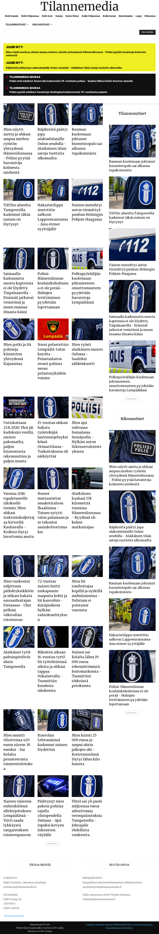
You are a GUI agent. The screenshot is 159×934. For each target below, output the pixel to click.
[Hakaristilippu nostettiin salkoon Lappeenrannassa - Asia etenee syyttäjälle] (53, 190)
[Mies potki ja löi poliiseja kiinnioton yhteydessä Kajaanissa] (18, 329)
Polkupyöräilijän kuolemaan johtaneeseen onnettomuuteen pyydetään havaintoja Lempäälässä (86, 288)
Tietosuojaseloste (13, 915)
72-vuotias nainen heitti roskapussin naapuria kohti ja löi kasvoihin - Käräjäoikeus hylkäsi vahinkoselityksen (52, 600)
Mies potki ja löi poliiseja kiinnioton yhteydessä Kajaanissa (17, 354)
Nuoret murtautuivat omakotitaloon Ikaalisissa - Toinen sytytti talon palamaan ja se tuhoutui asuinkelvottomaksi (53, 512)
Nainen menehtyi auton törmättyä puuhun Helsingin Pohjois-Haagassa (132, 269)
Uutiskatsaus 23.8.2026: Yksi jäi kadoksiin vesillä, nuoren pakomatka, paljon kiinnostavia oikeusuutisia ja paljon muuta (18, 442)
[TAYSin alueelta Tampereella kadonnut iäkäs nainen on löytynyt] (18, 190)
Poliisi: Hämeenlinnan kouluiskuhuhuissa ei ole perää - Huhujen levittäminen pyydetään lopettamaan (128, 695)
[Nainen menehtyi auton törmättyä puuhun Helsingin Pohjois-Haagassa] (87, 190)
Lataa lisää (52, 843)
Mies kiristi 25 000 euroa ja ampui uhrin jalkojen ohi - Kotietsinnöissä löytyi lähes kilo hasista (86, 749)
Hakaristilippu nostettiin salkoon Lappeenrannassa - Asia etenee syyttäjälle (131, 639)
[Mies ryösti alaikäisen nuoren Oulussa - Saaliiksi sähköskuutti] (87, 329)
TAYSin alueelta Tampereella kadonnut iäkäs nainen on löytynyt (17, 214)
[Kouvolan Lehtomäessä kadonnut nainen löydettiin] (53, 720)
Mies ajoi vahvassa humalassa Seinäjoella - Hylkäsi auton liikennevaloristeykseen (86, 437)
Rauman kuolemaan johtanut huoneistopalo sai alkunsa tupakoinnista (132, 166)
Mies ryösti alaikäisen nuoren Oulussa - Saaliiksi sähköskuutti (87, 354)
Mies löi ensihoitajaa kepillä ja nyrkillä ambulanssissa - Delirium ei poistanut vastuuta (87, 595)
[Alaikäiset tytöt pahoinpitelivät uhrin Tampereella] (18, 637)
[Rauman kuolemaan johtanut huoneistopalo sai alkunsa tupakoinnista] (87, 114)
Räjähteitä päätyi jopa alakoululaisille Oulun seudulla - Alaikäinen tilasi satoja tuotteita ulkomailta (53, 143)
